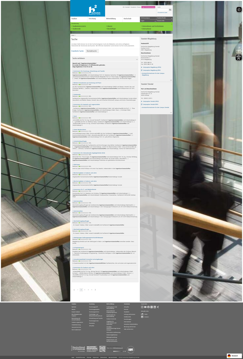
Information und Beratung (113, 332)
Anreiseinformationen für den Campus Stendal (155, 107)
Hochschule (127, 18)
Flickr (152, 307)
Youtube (145, 307)
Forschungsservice (94, 320)
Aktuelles (91, 325)
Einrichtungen (127, 319)
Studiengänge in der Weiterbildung (112, 307)
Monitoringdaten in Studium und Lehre (85, 173)
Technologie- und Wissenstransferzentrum (95, 315)
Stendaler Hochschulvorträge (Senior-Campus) (114, 328)
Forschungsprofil (93, 307)
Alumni (109, 26)
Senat (75, 116)
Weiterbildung (111, 18)
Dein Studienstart (76, 329)
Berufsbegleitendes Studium (77, 315)
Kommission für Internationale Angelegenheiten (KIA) (89, 153)
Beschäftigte (111, 29)
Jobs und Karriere (128, 329)
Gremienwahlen (78, 201)
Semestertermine (76, 327)
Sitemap (89, 357)
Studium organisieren (77, 322)
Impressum (96, 357)
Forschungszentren (94, 312)
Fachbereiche (127, 316)
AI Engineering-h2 (78, 247)
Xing (158, 307)
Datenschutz (103, 357)
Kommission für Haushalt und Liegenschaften (86, 104)
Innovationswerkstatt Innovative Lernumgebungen (88, 259)
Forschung (92, 18)
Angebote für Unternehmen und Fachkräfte (111, 323)
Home (72, 35)
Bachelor (74, 307)
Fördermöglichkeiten (112, 335)
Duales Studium (76, 312)
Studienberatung (76, 324)
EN (123, 7)
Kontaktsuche (92, 51)
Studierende (76, 29)
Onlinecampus (145, 18)
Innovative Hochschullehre (131, 324)
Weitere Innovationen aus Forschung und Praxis (87, 83)
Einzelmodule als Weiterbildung (111, 315)
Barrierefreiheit (113, 357)
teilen (146, 314)
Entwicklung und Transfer (96, 318)
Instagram (142, 307)
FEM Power (76, 164)
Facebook (148, 307)
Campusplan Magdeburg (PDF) (152, 70)
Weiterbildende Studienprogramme (112, 311)
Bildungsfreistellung (112, 337)
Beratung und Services (130, 326)
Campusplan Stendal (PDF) (150, 104)
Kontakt (127, 7)
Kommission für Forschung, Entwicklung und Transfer (89, 71)
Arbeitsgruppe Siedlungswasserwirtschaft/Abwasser (88, 237)
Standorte (133, 7)
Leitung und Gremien (129, 314)
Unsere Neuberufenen (79, 129)
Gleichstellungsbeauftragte (81, 221)
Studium (74, 18)
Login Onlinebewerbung (148, 7)
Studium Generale (111, 319)
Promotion (92, 323)
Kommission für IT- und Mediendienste (84, 189)
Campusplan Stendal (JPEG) (151, 101)
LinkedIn (155, 307)
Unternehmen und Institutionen (153, 26)
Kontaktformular (80, 357)
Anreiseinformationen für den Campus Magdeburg (153, 74)
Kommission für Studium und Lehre (83, 267)
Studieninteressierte (79, 26)
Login (72, 357)
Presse (139, 7)
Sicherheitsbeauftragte (80, 141)
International (146, 29)
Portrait (126, 309)
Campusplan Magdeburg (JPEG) (152, 67)
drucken (146, 317)
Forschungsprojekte (94, 309)
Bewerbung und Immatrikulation (76, 319)
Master (73, 309)
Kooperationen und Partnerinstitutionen (112, 340)
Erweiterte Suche (162, 12)
